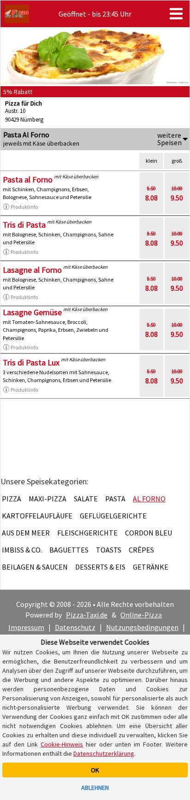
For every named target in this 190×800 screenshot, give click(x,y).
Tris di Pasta (24, 224)
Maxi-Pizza (47, 498)
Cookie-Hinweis (62, 744)
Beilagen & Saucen (35, 566)
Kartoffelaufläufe (37, 515)
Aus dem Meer (26, 532)
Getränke (150, 566)
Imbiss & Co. (22, 549)
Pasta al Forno (28, 179)
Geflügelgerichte (113, 515)
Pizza (11, 498)
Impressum (26, 627)
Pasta (115, 498)
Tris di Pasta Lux (31, 362)
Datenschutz (75, 627)
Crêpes (141, 549)
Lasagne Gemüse (32, 312)
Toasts (108, 549)
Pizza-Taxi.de (86, 614)
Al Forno (149, 498)
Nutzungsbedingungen (142, 627)
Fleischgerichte (87, 532)
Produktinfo (24, 206)
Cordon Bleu (148, 532)
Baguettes (69, 549)
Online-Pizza (141, 614)
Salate (86, 498)
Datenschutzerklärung (103, 753)
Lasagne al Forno (32, 270)
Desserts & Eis (100, 566)
